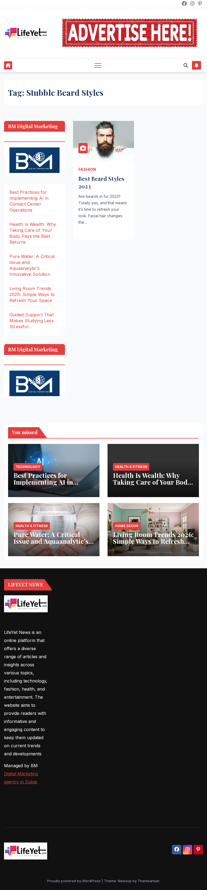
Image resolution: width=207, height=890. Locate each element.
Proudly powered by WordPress (74, 881)
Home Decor (126, 526)
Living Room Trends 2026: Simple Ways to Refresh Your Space (32, 294)
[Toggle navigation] (98, 65)
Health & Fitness (131, 467)
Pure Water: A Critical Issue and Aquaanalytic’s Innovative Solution (50, 541)
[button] (186, 65)
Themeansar (148, 881)
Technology (28, 467)
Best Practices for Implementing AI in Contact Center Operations (43, 485)
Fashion (87, 169)
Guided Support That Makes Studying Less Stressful (31, 320)
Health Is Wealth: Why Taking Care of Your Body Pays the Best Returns (152, 482)
